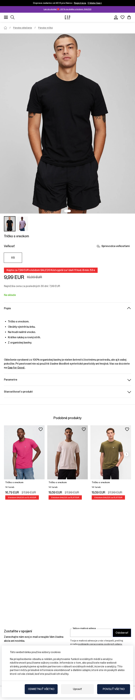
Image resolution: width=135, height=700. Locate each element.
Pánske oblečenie (22, 27)
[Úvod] (5, 27)
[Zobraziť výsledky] (12, 17)
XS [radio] (13, 257)
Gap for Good (16, 367)
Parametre (10, 379)
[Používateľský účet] (116, 17)
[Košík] (129, 17)
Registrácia (80, 3)
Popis (7, 308)
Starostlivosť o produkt (18, 391)
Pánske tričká (45, 27)
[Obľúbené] (122, 17)
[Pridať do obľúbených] (40, 429)
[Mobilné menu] (6, 17)
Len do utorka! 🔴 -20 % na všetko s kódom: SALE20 (67, 9)
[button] (126, 454)
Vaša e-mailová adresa (84, 628)
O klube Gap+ (95, 3)
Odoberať (122, 632)
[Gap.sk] (67, 17)
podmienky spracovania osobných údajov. (100, 644)
